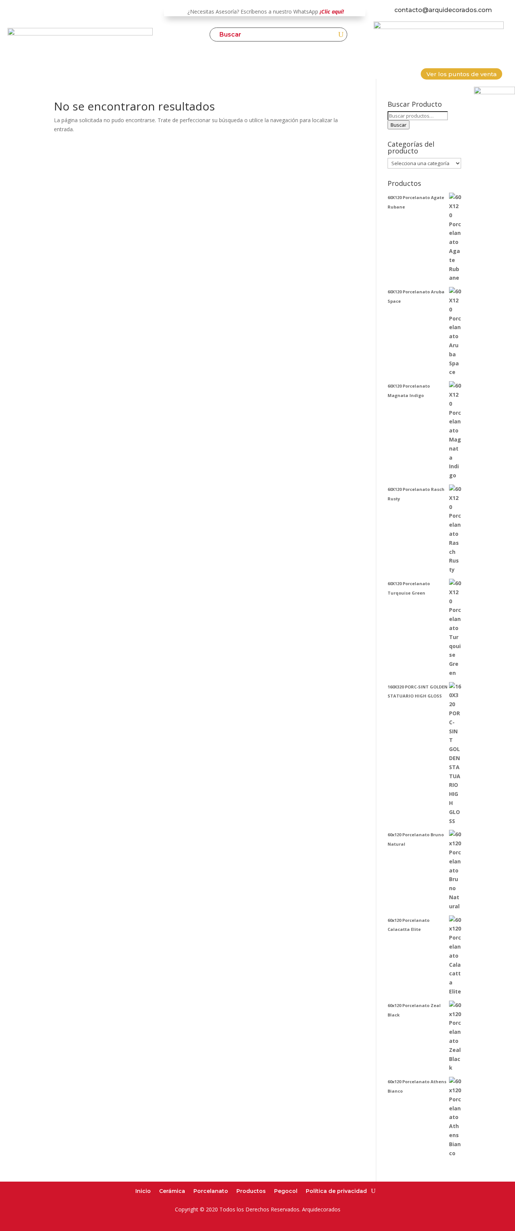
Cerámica (172, 1191)
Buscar (398, 124)
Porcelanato (210, 1191)
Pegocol (285, 1191)
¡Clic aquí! (332, 11)
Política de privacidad (336, 1191)
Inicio (143, 1191)
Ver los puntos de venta (461, 74)
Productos (251, 1191)
